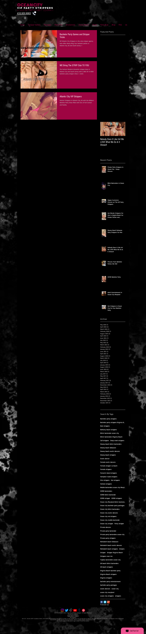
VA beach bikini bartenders (109, 563)
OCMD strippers (116, 498)
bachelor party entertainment (110, 581)
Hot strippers (115, 480)
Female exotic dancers (108, 462)
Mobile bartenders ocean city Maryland (112, 487)
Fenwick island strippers (108, 473)
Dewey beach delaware (108, 448)
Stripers (121, 549)
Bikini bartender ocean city (109, 433)
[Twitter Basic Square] (105, 602)
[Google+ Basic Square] (108, 602)
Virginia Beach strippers (108, 574)
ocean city (115, 589)
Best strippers (105, 426)
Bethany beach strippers (108, 430)
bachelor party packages (108, 585)
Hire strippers (105, 480)
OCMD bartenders (106, 491)
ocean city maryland (107, 592)
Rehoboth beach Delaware (109, 542)
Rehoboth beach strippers (109, 549)
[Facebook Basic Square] (101, 602)
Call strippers (104, 440)
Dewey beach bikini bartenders (110, 444)
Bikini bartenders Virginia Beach (111, 437)
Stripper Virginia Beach (115, 552)
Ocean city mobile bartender (110, 520)
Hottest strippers (106, 484)
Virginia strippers (106, 578)
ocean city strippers (107, 596)
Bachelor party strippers (108, 419)
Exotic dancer (105, 458)
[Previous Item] (104, 129)
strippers (118, 596)
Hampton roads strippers (108, 477)
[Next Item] (122, 129)
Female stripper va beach (108, 466)
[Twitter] (67, 610)
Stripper (103, 552)
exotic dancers (105, 589)
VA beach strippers (106, 567)
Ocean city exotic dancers (109, 513)
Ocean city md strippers (108, 516)
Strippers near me (106, 556)
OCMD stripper (105, 498)
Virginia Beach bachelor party (110, 571)
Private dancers (105, 527)
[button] (120, 25)
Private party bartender (108, 531)
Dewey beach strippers (108, 455)
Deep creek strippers (117, 440)
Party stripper (119, 523)
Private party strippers (108, 538)
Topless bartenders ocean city (110, 560)
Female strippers (106, 469)
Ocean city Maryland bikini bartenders (112, 502)
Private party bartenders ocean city (112, 534)
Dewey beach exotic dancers (110, 451)
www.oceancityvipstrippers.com (34, 623)
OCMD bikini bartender (108, 495)
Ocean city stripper (106, 523)
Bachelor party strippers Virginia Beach (112, 422)
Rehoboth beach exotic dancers (111, 545)
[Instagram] (62, 610)
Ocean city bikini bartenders (110, 509)
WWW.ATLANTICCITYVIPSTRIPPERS (36, 630)
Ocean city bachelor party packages (112, 505)
